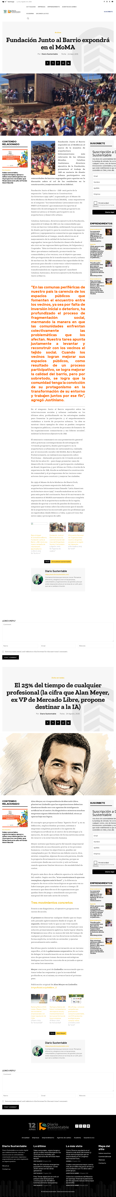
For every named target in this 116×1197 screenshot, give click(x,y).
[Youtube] (112, 1)
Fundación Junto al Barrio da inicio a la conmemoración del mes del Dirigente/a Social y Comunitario (57, 539)
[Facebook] (104, 1)
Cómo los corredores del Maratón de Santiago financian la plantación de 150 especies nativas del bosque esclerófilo (80, 1180)
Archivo (58, 32)
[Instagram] (107, 1)
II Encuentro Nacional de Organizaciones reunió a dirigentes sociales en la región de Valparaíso (75, 539)
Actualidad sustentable (61, 562)
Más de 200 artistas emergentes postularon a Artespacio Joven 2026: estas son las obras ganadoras (46, 1167)
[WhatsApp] (63, 63)
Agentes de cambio (72, 1173)
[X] (109, 1)
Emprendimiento (96, 229)
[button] (28, 18)
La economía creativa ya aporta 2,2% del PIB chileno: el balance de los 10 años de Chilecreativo (96, 236)
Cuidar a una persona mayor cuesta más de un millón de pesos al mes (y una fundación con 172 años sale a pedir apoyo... (80, 1167)
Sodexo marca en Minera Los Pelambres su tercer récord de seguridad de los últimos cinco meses (87, 606)
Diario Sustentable (50, 54)
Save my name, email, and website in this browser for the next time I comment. (36, 652)
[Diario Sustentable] (38, 579)
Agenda (92, 244)
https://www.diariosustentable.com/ (57, 574)
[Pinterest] (58, 63)
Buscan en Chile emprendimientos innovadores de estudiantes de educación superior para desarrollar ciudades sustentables (29, 607)
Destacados (6, 170)
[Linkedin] (68, 63)
